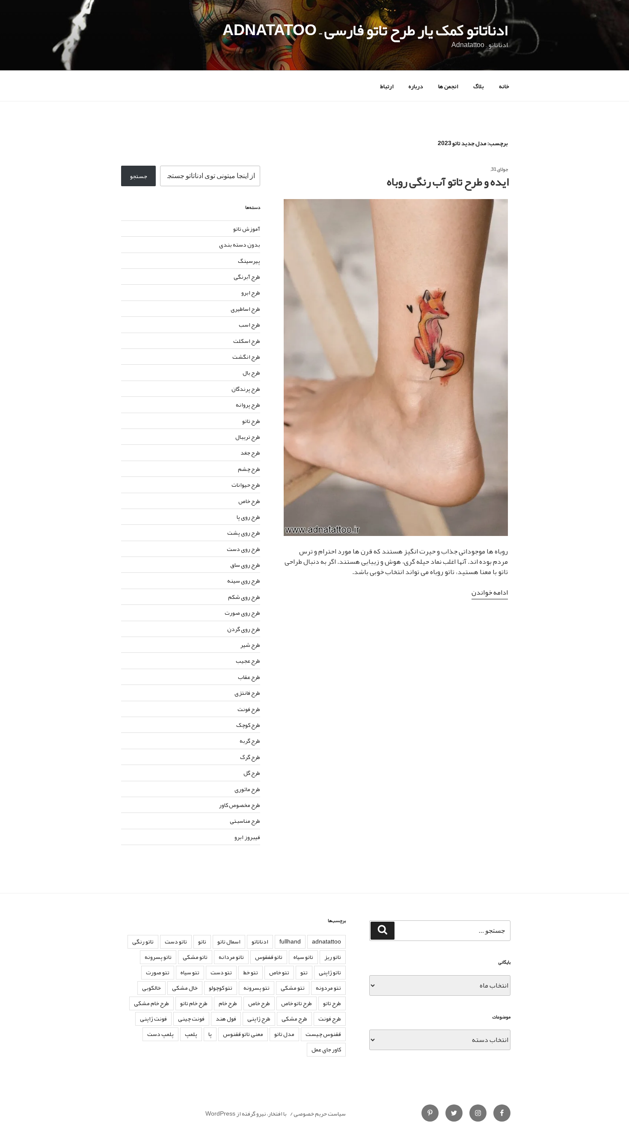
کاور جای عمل (326, 1049)
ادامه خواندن (490, 592)
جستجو (138, 176)
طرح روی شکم (244, 597)
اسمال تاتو (228, 941)
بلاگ (478, 86)
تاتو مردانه (231, 957)
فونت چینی (191, 1018)
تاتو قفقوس (268, 957)
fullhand (290, 941)
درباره (416, 86)
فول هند (226, 1018)
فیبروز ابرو (247, 837)
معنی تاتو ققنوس (243, 1034)
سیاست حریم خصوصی (320, 1113)
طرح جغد (250, 452)
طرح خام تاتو (194, 1003)
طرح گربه (250, 741)
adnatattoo (326, 941)
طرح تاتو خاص (296, 1003)
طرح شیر (250, 645)
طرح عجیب (248, 661)
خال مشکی (185, 988)
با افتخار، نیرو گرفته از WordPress (246, 1113)
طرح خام (228, 1003)
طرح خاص (249, 501)
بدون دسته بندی (239, 244)
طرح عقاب (249, 677)
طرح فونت (248, 709)
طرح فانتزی (247, 693)
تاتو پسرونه (158, 957)
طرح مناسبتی (245, 821)
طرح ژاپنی (258, 1018)
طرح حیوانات (245, 485)
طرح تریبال (247, 437)
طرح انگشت (246, 357)
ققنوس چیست (323, 1034)
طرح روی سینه (243, 580)
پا (210, 1034)
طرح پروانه (248, 405)
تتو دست (221, 972)
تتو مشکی (293, 988)
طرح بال (251, 372)
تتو (304, 972)
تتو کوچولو (220, 988)
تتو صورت (157, 972)
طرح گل (251, 773)
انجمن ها (448, 86)
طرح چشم (249, 469)
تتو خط (250, 972)
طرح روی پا (248, 517)
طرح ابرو (250, 292)
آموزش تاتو (246, 229)
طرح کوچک (248, 725)
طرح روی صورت (242, 613)
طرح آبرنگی (247, 277)
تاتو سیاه (303, 957)
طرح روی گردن (243, 629)
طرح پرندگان (245, 389)
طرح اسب (249, 324)
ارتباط (387, 86)
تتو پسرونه (256, 988)
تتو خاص (279, 972)
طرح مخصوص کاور (239, 805)
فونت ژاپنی (153, 1018)
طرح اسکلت (246, 341)
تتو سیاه (190, 972)
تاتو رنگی (143, 941)
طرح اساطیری (245, 309)
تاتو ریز (332, 957)
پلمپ (191, 1034)
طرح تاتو (251, 421)
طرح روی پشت (243, 533)
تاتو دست (176, 941)
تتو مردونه (328, 988)
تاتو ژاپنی (330, 972)
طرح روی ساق (245, 565)
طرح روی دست (243, 549)
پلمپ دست (160, 1034)
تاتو (202, 941)
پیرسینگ (249, 261)
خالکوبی (151, 988)
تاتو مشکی (195, 957)
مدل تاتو (284, 1034)
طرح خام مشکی (151, 1003)
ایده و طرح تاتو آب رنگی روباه (448, 181)
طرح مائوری (247, 789)
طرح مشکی (294, 1018)
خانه (504, 86)
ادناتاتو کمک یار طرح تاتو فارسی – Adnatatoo (365, 30)
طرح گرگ (250, 757)
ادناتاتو (260, 941)
